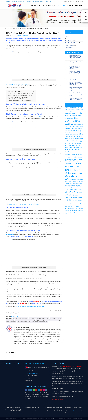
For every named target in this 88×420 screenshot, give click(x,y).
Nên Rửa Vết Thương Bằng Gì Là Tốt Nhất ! (18, 97)
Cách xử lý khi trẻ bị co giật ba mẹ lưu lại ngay (76, 62)
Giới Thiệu (66, 1)
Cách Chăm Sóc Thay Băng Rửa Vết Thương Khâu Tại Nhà (21, 100)
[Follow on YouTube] (41, 390)
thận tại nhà (73, 163)
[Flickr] (43, 390)
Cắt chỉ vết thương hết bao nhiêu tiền (72, 130)
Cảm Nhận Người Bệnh (72, 5)
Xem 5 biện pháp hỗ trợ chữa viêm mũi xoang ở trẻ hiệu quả (76, 99)
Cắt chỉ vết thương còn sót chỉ (76, 128)
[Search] (62, 1)
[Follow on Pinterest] (36, 390)
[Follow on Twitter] (31, 390)
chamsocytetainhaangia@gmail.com (74, 410)
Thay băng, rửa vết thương (32, 373)
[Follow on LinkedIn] (38, 390)
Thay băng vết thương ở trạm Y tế (39, 321)
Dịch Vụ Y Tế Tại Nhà (74, 1)
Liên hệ (81, 1)
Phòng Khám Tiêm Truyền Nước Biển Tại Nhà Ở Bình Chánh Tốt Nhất (75, 78)
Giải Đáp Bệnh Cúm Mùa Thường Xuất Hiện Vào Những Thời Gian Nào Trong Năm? (76, 73)
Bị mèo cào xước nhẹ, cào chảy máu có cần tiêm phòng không (76, 94)
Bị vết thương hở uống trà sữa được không (25, 320)
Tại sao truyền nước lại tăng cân (75, 210)
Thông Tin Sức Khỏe (69, 45)
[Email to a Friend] (12, 313)
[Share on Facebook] (7, 313)
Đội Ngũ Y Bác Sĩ (50, 5)
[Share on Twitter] (10, 313)
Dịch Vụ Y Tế (40, 5)
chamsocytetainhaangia (22, 35)
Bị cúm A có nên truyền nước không (70, 107)
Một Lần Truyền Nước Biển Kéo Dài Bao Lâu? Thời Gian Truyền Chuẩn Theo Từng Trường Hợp (75, 57)
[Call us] (33, 390)
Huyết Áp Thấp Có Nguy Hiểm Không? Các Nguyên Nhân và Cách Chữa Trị (76, 83)
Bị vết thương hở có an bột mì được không (38, 318)
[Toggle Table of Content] (32, 92)
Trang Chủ (33, 5)
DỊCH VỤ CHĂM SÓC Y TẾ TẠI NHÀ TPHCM (71, 366)
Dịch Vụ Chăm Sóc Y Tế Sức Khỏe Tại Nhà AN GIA (23, 418)
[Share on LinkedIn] (17, 313)
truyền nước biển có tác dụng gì (73, 166)
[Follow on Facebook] (26, 390)
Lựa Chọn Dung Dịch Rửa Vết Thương (17, 98)
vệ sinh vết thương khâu (69, 212)
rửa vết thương (39, 116)
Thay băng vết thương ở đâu (24, 321)
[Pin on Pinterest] (15, 313)
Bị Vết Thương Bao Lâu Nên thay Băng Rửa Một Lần (20, 95)
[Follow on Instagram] (29, 390)
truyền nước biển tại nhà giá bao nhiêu (73, 176)
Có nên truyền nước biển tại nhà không (73, 121)
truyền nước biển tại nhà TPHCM (73, 195)
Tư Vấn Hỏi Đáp (61, 5)
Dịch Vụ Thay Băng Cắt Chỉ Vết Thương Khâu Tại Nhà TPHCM (29, 306)
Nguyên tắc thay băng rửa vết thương (45, 320)
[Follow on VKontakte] (46, 390)
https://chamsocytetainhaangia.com (64, 396)
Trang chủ (7, 28)
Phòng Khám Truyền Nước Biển (72, 42)
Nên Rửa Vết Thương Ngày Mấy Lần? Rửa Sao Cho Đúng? (21, 93)
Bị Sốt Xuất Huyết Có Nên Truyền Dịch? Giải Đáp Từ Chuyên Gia (75, 67)
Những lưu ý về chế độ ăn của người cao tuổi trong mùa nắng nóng (76, 89)
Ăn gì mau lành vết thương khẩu (20, 318)
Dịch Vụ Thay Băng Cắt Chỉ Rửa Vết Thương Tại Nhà (72, 35)
